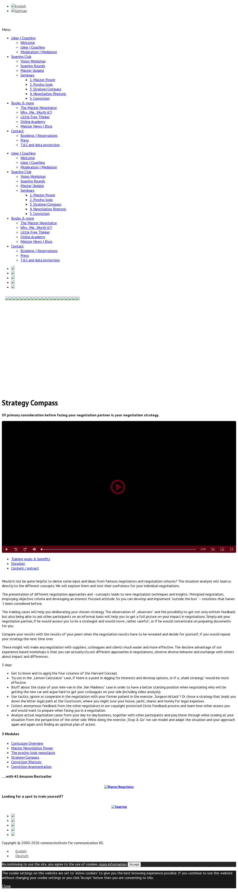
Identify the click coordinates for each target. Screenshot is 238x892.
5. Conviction (40, 98)
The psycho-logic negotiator (33, 752)
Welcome (27, 42)
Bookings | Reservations (39, 135)
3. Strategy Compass (45, 89)
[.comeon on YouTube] (123, 277)
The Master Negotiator (38, 107)
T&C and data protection (40, 144)
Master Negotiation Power (32, 748)
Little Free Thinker (35, 117)
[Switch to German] (19, 10)
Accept (134, 864)
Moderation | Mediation (38, 51)
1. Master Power (42, 79)
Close (6, 886)
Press (24, 140)
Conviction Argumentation (31, 766)
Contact (17, 130)
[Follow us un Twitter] (123, 273)
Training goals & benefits (30, 558)
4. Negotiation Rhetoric (48, 93)
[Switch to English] (18, 6)
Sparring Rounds (32, 65)
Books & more (22, 103)
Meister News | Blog (36, 126)
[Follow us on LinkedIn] (123, 268)
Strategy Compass (25, 757)
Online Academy (32, 121)
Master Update (32, 70)
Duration (18, 563)
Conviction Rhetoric (26, 762)
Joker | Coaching (23, 38)
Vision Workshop (33, 61)
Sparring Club (21, 56)
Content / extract (25, 568)
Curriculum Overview (27, 743)
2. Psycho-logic (41, 84)
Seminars (27, 75)
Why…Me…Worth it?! (36, 112)
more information (113, 864)
